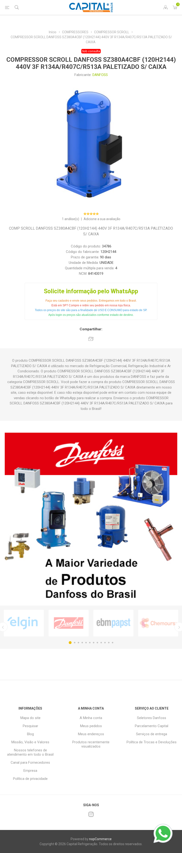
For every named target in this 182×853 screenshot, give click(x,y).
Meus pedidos (91, 726)
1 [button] (70, 642)
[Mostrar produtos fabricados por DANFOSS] (69, 623)
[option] (23, 623)
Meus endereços (91, 734)
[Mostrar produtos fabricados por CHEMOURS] (158, 623)
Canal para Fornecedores (30, 762)
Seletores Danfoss (151, 718)
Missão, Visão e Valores (30, 742)
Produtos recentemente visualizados (90, 744)
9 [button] (101, 642)
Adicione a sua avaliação (102, 219)
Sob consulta (91, 51)
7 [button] (93, 642)
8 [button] (97, 642)
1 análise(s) (70, 219)
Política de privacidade (30, 779)
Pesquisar (30, 726)
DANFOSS (100, 75)
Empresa (30, 770)
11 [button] (108, 642)
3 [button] (78, 642)
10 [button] (105, 642)
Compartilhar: (91, 329)
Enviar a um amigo (91, 338)
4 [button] (82, 642)
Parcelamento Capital (151, 726)
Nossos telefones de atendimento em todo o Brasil (30, 752)
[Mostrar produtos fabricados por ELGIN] (24, 623)
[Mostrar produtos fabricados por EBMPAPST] (113, 623)
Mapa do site (30, 718)
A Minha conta (91, 718)
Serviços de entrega (151, 734)
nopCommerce (100, 839)
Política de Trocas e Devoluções (152, 742)
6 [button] (90, 642)
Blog (30, 734)
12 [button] (112, 642)
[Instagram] (91, 814)
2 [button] (74, 642)
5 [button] (86, 642)
